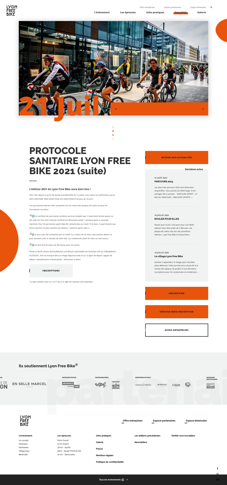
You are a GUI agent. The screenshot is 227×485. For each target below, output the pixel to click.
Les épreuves (128, 12)
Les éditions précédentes (147, 435)
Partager (33, 181)
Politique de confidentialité (110, 462)
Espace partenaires (164, 420)
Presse (99, 449)
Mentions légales (104, 455)
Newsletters (141, 442)
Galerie (201, 12)
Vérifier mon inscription (183, 435)
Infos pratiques (155, 12)
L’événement (102, 12)
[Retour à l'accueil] (25, 420)
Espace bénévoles (196, 420)
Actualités (181, 12)
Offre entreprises (133, 420)
